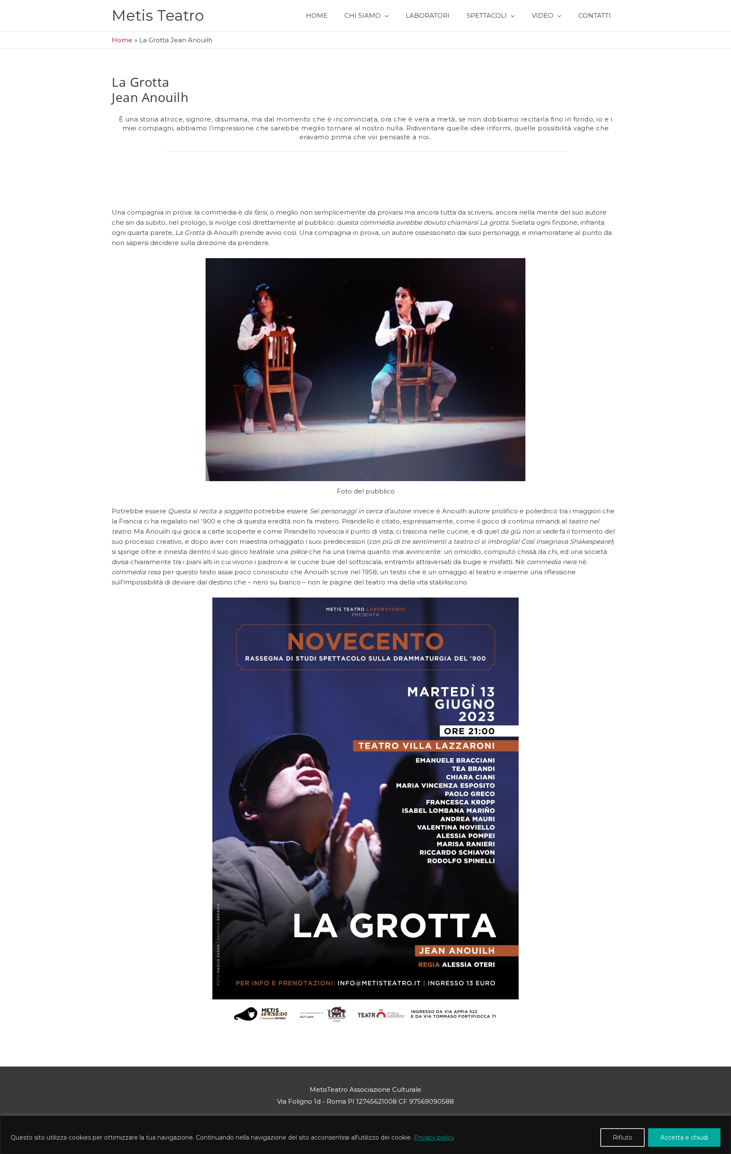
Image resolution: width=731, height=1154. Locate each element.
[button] (366, 15)
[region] (365, 1134)
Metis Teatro (158, 15)
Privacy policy (434, 1137)
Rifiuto (622, 1137)
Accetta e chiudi (684, 1137)
